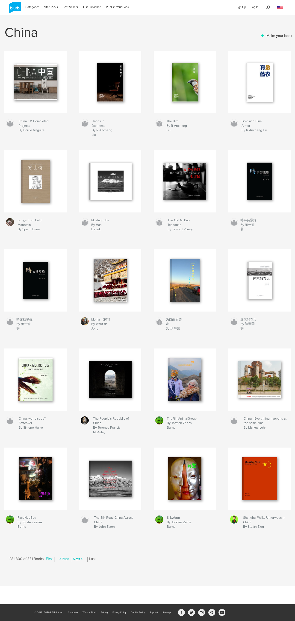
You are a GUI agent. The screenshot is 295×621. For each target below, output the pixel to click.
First (49, 559)
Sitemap (166, 612)
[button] (280, 7)
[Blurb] (14, 9)
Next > (78, 559)
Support (154, 612)
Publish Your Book (117, 7)
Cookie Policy (138, 612)
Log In (254, 7)
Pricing (104, 612)
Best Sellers (70, 7)
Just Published (92, 7)
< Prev (64, 559)
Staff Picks (51, 7)
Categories (32, 7)
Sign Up (241, 7)
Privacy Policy (119, 612)
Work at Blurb (89, 612)
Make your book (279, 35)
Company (73, 612)
